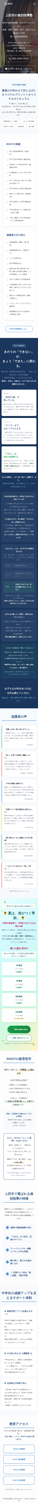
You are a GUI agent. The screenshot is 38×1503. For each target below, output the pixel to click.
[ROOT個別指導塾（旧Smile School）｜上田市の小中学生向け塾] (8, 4)
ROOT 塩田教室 (19, 1459)
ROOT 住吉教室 (19, 1480)
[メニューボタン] (34, 4)
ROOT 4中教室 (19, 1449)
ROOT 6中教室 (19, 1470)
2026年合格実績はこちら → (19, 329)
